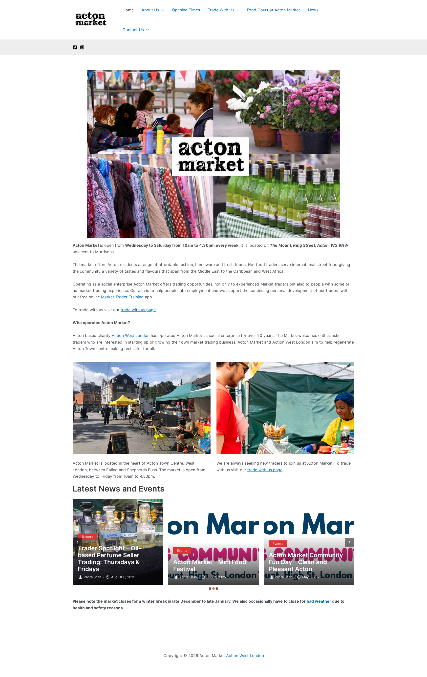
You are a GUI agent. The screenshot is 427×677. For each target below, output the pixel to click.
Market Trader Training (122, 296)
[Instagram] (82, 47)
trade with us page (138, 309)
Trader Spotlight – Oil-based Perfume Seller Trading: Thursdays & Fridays (109, 559)
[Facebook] (75, 47)
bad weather (319, 601)
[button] (161, 10)
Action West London (130, 335)
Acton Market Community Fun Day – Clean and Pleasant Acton (306, 562)
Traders (87, 537)
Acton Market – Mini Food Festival (209, 565)
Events (182, 551)
